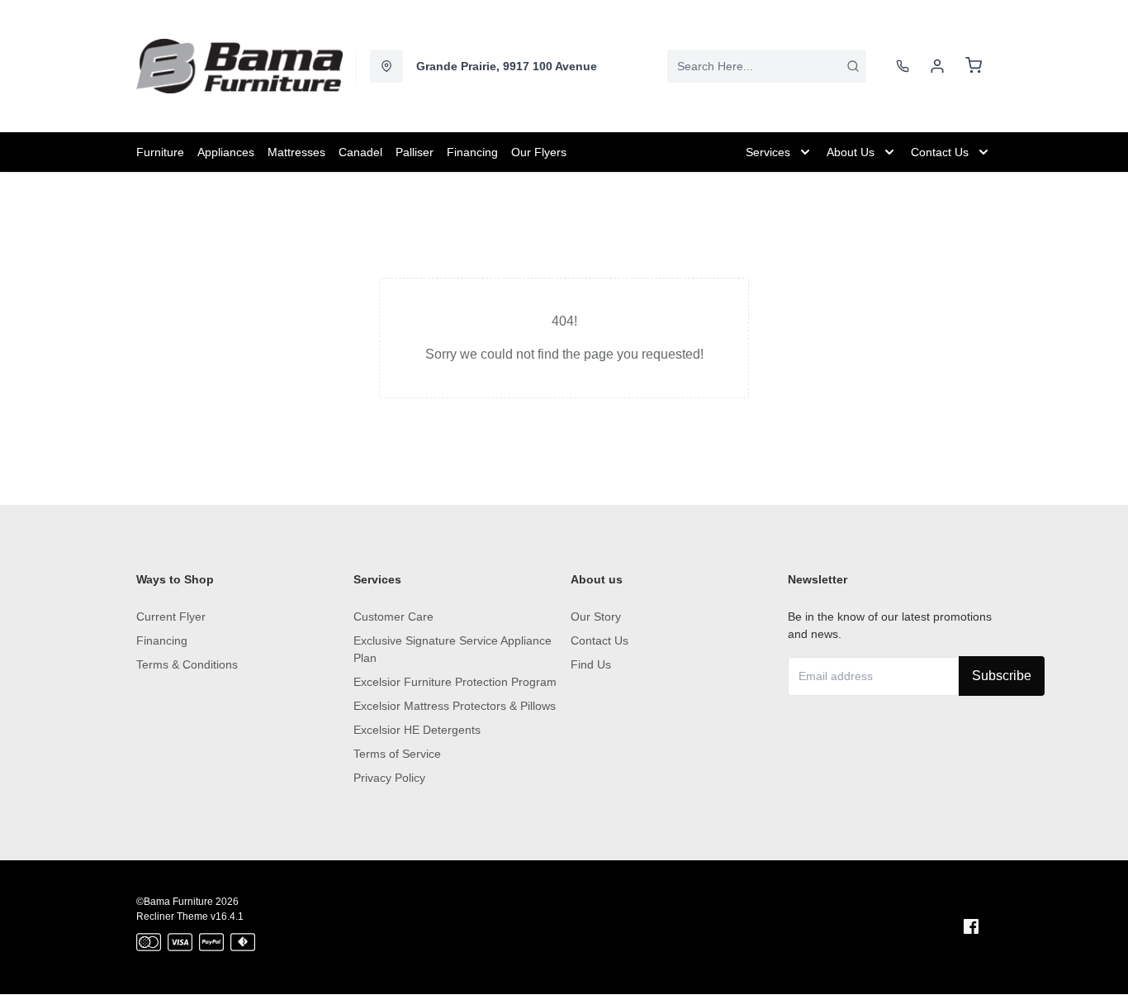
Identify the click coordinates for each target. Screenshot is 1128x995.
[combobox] (766, 66)
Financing (161, 640)
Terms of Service (397, 753)
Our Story (596, 616)
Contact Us (599, 640)
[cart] (973, 66)
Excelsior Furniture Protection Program (455, 681)
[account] (937, 66)
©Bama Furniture (174, 901)
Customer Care (393, 616)
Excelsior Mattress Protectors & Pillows (454, 705)
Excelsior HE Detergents (417, 729)
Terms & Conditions (187, 664)
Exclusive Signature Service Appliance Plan (452, 649)
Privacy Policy (389, 777)
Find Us (591, 664)
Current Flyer (171, 616)
